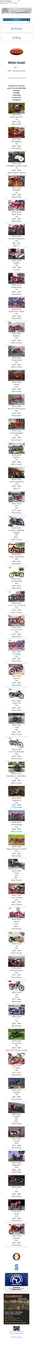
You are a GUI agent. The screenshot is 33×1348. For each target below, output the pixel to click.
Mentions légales (16, 1337)
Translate (14, 3)
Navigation (21, 20)
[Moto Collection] (16, 1328)
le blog (17, 37)
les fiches (16, 28)
